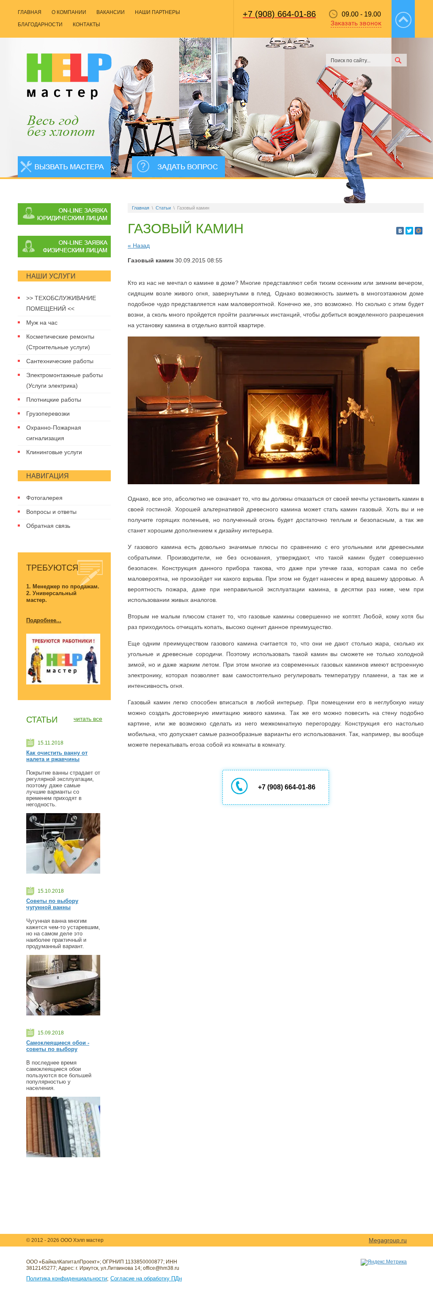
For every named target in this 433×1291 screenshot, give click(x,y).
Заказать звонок (356, 23)
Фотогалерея (44, 497)
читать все (88, 718)
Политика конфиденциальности (66, 1278)
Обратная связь (48, 525)
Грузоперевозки (48, 413)
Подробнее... (43, 620)
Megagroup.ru (388, 1240)
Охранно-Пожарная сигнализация (53, 432)
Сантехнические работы (59, 361)
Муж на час (42, 322)
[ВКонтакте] (400, 230)
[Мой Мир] (418, 230)
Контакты (86, 25)
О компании (69, 12)
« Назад (139, 245)
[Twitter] (409, 230)
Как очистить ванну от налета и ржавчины (57, 756)
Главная (29, 12)
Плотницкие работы (53, 399)
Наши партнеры (157, 12)
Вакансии (110, 12)
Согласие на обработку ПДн (146, 1278)
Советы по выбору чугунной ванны (52, 904)
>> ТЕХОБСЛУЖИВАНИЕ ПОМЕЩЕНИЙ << (61, 303)
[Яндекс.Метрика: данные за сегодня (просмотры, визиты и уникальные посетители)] (384, 1262)
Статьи (163, 207)
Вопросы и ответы (51, 511)
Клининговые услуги (54, 452)
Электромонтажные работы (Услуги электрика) (64, 380)
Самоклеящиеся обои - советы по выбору (57, 1046)
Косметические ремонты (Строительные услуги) (60, 341)
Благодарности (40, 25)
